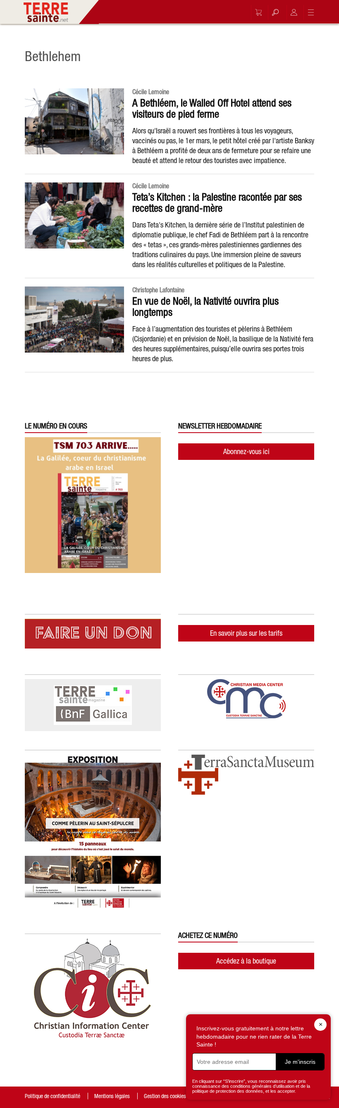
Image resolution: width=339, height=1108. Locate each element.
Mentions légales (112, 1096)
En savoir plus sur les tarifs (246, 633)
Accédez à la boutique (246, 960)
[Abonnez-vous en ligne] (256, 12)
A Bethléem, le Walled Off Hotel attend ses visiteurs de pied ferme (211, 108)
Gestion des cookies (165, 1096)
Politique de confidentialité (52, 1096)
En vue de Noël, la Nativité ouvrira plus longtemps (205, 306)
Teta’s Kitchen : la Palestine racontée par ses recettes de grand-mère (217, 202)
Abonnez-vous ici (246, 451)
